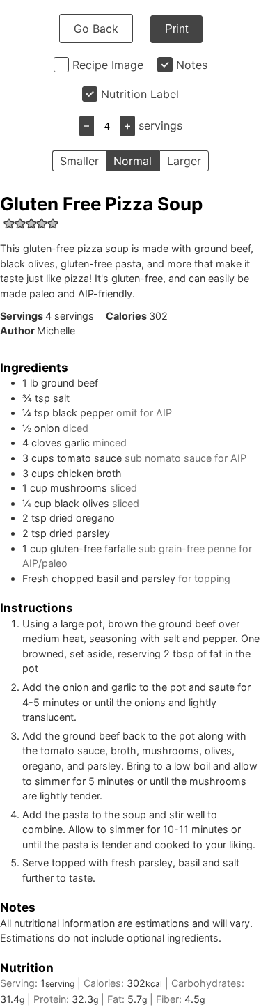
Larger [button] (184, 161)
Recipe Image (107, 65)
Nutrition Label (140, 94)
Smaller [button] (79, 161)
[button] (9, 223)
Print (176, 29)
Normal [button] (132, 161)
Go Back (96, 29)
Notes (191, 65)
